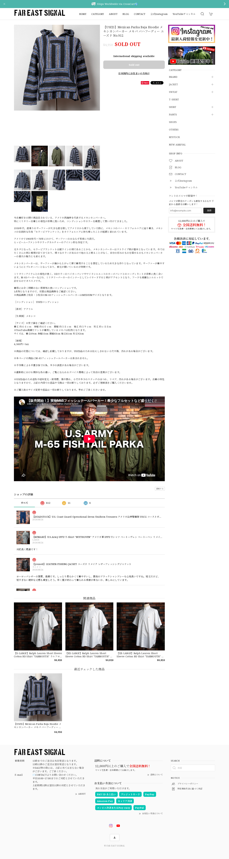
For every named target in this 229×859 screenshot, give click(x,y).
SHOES (173, 122)
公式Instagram (159, 14)
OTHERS (174, 129)
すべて (24, 502)
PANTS (173, 114)
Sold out (134, 64)
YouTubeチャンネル (184, 14)
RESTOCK (174, 137)
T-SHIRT (174, 99)
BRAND (173, 77)
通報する (160, 488)
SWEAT (173, 92)
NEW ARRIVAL (177, 144)
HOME (82, 14)
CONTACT (139, 14)
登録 (209, 210)
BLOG (126, 14)
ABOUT (113, 14)
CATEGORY (97, 14)
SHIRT (172, 107)
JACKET (173, 84)
